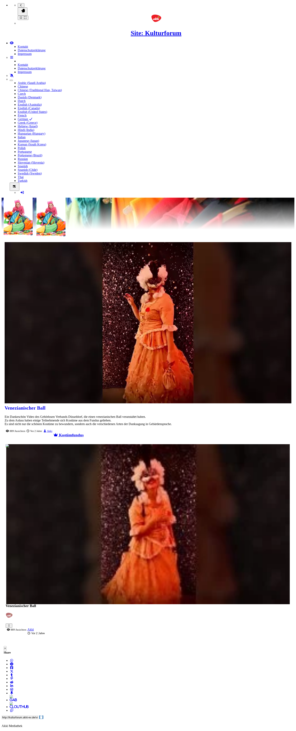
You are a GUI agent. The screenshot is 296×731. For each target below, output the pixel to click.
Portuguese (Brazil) (30, 155)
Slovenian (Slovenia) (31, 162)
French (22, 115)
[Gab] (12, 700)
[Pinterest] (12, 678)
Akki (49, 431)
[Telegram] (12, 664)
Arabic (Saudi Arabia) (32, 83)
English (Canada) (29, 108)
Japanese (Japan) (28, 140)
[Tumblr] (12, 675)
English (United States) (32, 112)
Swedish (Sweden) (30, 173)
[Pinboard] (12, 693)
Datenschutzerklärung (32, 50)
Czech (22, 93)
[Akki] (10, 617)
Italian (22, 137)
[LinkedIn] (12, 686)
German (23, 119)
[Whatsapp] (12, 660)
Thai (21, 177)
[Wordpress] (12, 689)
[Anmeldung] (22, 192)
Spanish (23, 166)
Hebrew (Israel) (28, 126)
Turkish (22, 180)
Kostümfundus (71, 435)
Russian (23, 159)
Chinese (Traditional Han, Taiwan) (40, 90)
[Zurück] (21, 5)
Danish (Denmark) (29, 97)
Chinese (23, 86)
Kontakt (23, 46)
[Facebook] (12, 667)
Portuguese (25, 151)
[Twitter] (12, 671)
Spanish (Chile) (27, 169)
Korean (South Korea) (32, 144)
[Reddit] (12, 682)
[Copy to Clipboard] (12, 710)
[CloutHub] (12, 706)
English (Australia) (30, 104)
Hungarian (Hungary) (31, 133)
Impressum (25, 54)
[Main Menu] (22, 11)
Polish (22, 148)
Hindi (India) (26, 130)
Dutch (22, 101)
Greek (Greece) (27, 122)
